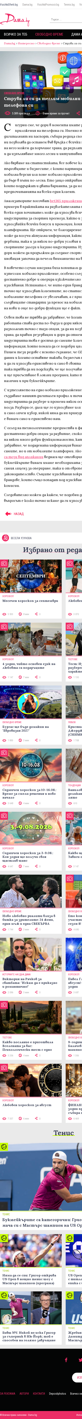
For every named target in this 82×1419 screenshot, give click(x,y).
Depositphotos (57, 1393)
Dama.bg (27, 4)
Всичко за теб (15, 34)
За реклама (7, 1393)
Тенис (64, 1132)
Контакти (39, 1393)
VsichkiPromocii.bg (48, 4)
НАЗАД (18, 514)
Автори (24, 1393)
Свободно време (49, 34)
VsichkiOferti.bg (9, 4)
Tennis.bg (69, 4)
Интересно (26, 43)
